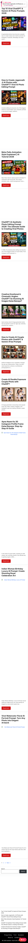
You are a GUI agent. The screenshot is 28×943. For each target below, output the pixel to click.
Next (8, 862)
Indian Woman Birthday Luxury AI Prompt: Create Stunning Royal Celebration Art (13, 572)
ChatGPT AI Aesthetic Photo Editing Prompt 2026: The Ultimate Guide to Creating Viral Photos (13, 225)
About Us (10, 937)
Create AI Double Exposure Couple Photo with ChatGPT (14, 381)
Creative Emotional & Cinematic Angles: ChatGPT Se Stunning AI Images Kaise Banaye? (13, 297)
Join (23, 939)
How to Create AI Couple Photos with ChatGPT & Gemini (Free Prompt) (13, 339)
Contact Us (17, 937)
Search (3, 868)
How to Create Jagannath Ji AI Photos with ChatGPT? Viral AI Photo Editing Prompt (13, 83)
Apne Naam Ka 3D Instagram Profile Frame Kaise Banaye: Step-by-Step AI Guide (12, 425)
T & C (14, 935)
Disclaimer (21, 935)
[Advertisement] (14, 62)
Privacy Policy (8, 935)
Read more (6, 43)
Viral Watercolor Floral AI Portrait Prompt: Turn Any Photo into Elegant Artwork (13, 719)
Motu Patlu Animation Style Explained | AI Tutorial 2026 (11, 154)
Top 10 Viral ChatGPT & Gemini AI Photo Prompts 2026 (13, 10)
